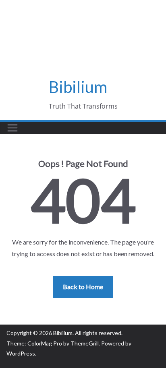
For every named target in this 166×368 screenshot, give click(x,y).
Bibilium (78, 87)
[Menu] (12, 128)
